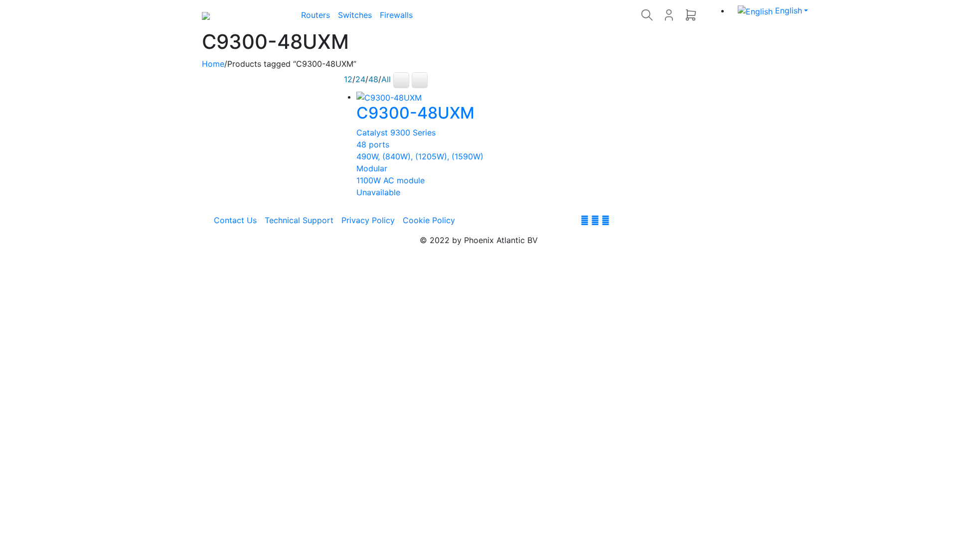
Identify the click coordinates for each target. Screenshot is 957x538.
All (386, 79)
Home (213, 64)
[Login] (669, 15)
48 (373, 79)
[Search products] (647, 15)
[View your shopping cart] (691, 15)
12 (348, 79)
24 (360, 79)
